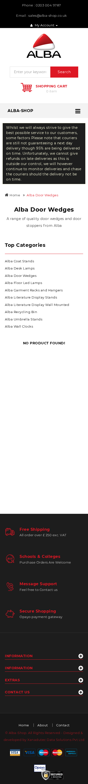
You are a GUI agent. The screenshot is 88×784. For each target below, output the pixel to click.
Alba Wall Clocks (19, 326)
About (42, 725)
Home (14, 195)
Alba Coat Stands (19, 261)
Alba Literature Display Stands (31, 297)
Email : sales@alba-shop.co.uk (41, 15)
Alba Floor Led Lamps (23, 283)
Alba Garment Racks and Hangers (34, 290)
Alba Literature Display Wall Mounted (37, 305)
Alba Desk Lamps (20, 268)
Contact (63, 725)
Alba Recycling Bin (21, 312)
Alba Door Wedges (42, 195)
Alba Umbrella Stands (23, 319)
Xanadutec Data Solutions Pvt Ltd (55, 740)
